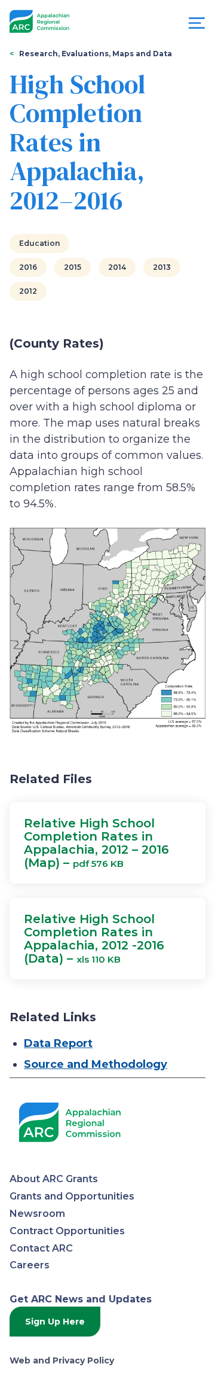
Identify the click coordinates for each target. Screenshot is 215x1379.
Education (39, 243)
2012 (28, 291)
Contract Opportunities (67, 1231)
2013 (162, 267)
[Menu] (197, 26)
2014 (117, 267)
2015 (72, 267)
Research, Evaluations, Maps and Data (95, 53)
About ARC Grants (54, 1179)
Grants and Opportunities (72, 1196)
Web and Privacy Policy (62, 1360)
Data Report (58, 1043)
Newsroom (37, 1213)
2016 (28, 267)
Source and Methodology (95, 1064)
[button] (107, 843)
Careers (30, 1265)
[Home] (39, 22)
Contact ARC (41, 1248)
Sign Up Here (55, 1321)
